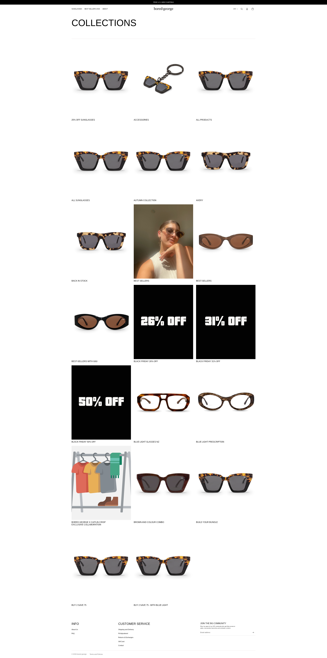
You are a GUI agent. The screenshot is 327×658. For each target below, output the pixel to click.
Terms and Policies (96, 654)
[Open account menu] (247, 9)
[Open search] (241, 9)
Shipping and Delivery (126, 629)
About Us (75, 629)
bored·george (82, 654)
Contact (121, 645)
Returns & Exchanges (125, 637)
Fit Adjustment (123, 633)
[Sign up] (253, 632)
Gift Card (121, 641)
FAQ (73, 633)
